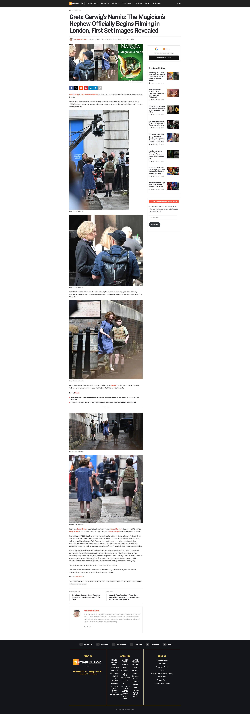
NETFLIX (126, 39)
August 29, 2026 (155, 144)
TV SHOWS (138, 3)
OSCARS (135, 676)
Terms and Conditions (162, 683)
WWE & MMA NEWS (135, 695)
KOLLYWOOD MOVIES (125, 687)
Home (70, 10)
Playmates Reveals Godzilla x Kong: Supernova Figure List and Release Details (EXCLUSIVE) (103, 402)
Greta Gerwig (74, 95)
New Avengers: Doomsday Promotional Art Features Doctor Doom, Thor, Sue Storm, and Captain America (157, 76)
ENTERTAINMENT (93, 3)
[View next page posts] (107, 407)
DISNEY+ (114, 683)
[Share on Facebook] (71, 88)
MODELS (125, 694)
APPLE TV (114, 670)
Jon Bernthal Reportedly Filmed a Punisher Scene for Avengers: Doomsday (157, 123)
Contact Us (162, 664)
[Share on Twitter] (76, 88)
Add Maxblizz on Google (163, 57)
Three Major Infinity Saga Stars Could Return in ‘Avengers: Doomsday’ (157, 184)
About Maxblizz (162, 660)
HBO (125, 668)
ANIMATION (114, 668)
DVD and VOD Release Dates (114, 689)
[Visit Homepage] (76, 3)
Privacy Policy (162, 680)
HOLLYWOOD (105, 3)
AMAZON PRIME (114, 664)
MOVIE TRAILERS (127, 3)
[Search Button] (180, 3)
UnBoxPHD (79, 577)
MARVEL (147, 3)
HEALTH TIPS (125, 674)
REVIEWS (135, 682)
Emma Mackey (116, 529)
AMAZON (114, 660)
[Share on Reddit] (81, 88)
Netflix (113, 385)
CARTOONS (114, 673)
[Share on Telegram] (95, 88)
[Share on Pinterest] (86, 88)
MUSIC (135, 668)
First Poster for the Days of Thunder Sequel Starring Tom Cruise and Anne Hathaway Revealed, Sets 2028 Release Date (157, 138)
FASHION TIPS (125, 661)
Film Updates (111, 581)
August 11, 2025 (94, 39)
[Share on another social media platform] (100, 88)
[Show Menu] (177, 3)
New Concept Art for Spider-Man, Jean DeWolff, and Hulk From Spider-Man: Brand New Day (156, 154)
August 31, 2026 (155, 83)
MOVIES (119, 39)
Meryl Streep (74, 531)
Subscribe (154, 225)
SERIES (135, 684)
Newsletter (162, 677)
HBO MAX (124, 670)
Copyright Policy (162, 667)
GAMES (125, 665)
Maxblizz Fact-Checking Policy (162, 673)
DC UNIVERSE (157, 3)
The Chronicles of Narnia (89, 95)
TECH (135, 687)
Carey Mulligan (114, 531)
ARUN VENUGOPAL (81, 39)
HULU (125, 683)
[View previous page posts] (104, 407)
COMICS (115, 676)
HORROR (125, 681)
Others (135, 679)
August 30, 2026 (155, 114)
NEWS (135, 673)
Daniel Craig (81, 529)
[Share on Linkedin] (90, 88)
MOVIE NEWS (115, 3)
